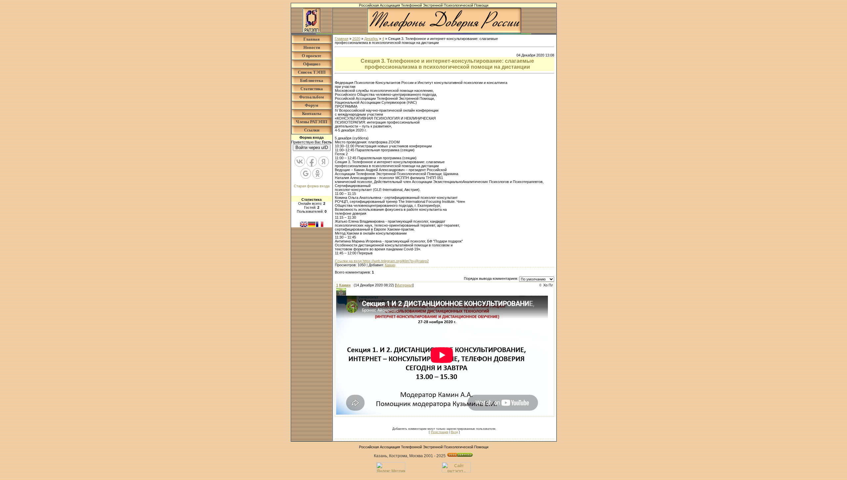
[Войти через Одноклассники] (317, 173)
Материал (404, 285)
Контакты (311, 113)
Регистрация (439, 432)
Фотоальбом (311, 96)
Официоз (311, 63)
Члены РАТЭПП (311, 121)
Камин (390, 265)
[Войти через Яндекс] (323, 161)
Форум (311, 105)
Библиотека (311, 80)
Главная (311, 39)
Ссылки (311, 130)
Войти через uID (311, 147)
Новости (311, 47)
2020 (356, 39)
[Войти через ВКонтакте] (299, 161)
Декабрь (371, 39)
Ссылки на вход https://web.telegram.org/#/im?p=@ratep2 (382, 261)
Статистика (311, 88)
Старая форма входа (312, 186)
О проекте (311, 55)
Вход (454, 432)
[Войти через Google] (305, 173)
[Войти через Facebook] (311, 161)
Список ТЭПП (312, 72)
